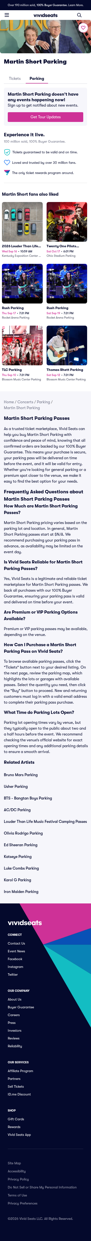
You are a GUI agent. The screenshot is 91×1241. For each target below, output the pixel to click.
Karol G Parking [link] (17, 880)
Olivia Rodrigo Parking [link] (23, 833)
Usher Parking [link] (16, 786)
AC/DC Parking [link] (17, 810)
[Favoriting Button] (83, 28)
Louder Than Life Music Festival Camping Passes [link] (45, 821)
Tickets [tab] (15, 78)
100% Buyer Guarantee (52, 5)
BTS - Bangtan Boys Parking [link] (28, 798)
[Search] (79, 15)
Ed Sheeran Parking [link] (20, 845)
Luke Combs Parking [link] (21, 868)
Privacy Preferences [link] (22, 1203)
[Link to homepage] (45, 15)
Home (9, 402)
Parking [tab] (37, 78)
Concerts (25, 402)
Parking (43, 402)
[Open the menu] (7, 15)
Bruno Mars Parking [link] (21, 775)
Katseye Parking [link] (18, 857)
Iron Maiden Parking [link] (21, 892)
